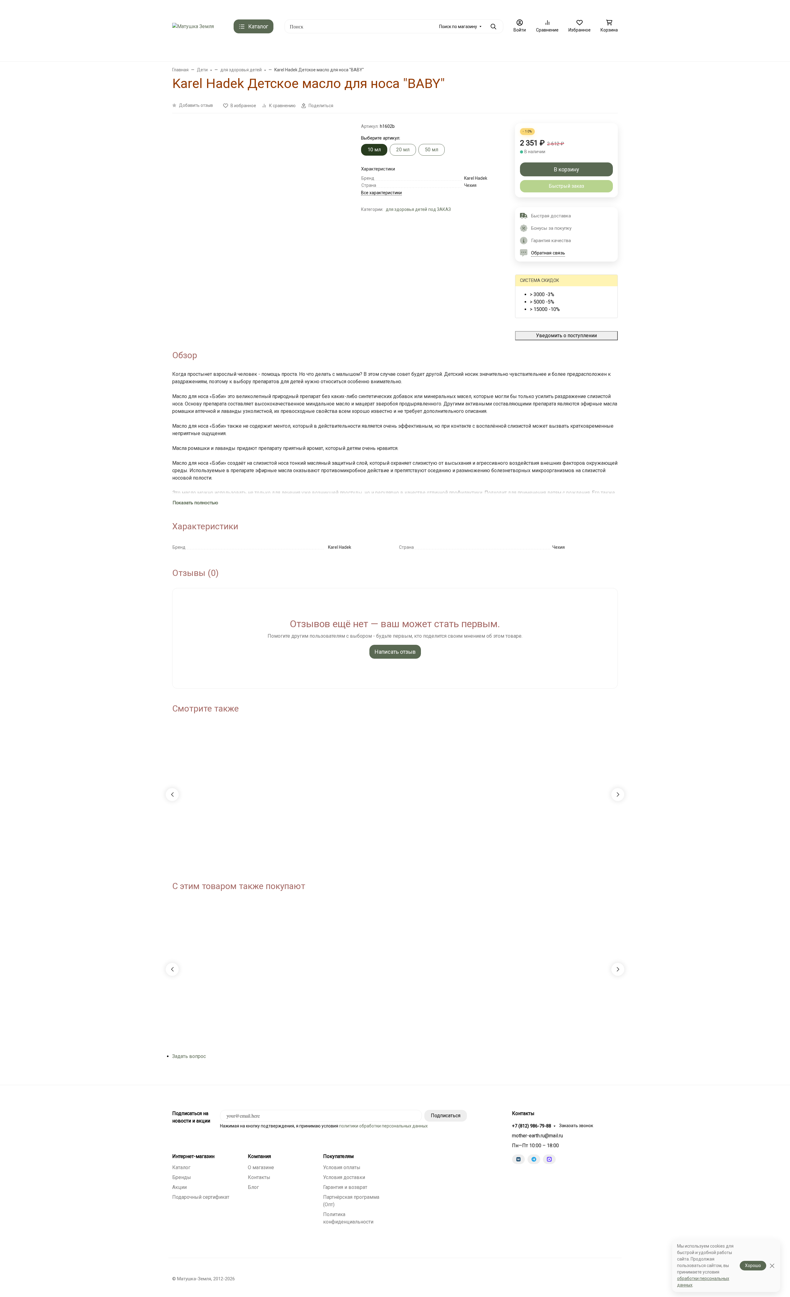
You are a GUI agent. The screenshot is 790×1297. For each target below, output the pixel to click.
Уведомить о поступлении (566, 335)
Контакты (182, 7)
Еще (552, 7)
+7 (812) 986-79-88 (593, 7)
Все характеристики (381, 192)
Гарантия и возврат (345, 1187)
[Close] (772, 1265)
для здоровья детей (406, 209)
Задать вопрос (189, 1056)
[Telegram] (533, 1159)
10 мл (374, 150)
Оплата (273, 7)
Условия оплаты (341, 1167)
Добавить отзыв (196, 105)
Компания (259, 1156)
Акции (179, 1187)
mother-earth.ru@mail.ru (537, 1136)
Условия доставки (344, 1177)
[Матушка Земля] (193, 26)
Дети (460, 49)
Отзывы (355, 7)
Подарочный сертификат (313, 7)
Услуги (487, 49)
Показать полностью (195, 503)
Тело (436, 49)
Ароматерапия (345, 49)
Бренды (273, 49)
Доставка (248, 7)
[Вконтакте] (518, 1159)
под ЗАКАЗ (308, 49)
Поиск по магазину (458, 26)
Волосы (408, 49)
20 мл (403, 150)
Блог (253, 1187)
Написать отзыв (395, 651)
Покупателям (338, 1156)
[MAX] (549, 1159)
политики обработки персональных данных (383, 1125)
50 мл (431, 150)
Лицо (380, 49)
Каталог (181, 1167)
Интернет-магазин (193, 1156)
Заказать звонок (576, 1125)
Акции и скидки (215, 7)
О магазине (439, 7)
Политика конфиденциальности (490, 7)
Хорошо (753, 1265)
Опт (534, 7)
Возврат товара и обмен (395, 7)
